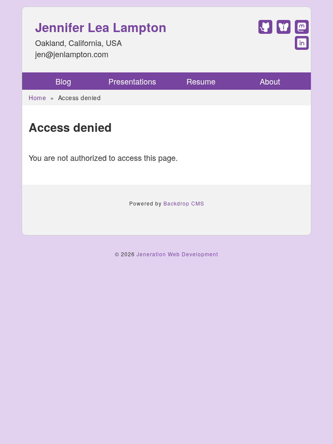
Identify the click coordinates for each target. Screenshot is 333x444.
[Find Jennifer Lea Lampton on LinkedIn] (302, 46)
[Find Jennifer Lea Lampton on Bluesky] (283, 30)
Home (37, 97)
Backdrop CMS (183, 203)
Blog (63, 81)
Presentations (132, 81)
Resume (200, 81)
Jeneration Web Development (177, 254)
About (270, 81)
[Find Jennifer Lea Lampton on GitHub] (265, 30)
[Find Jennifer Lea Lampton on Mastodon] (302, 30)
